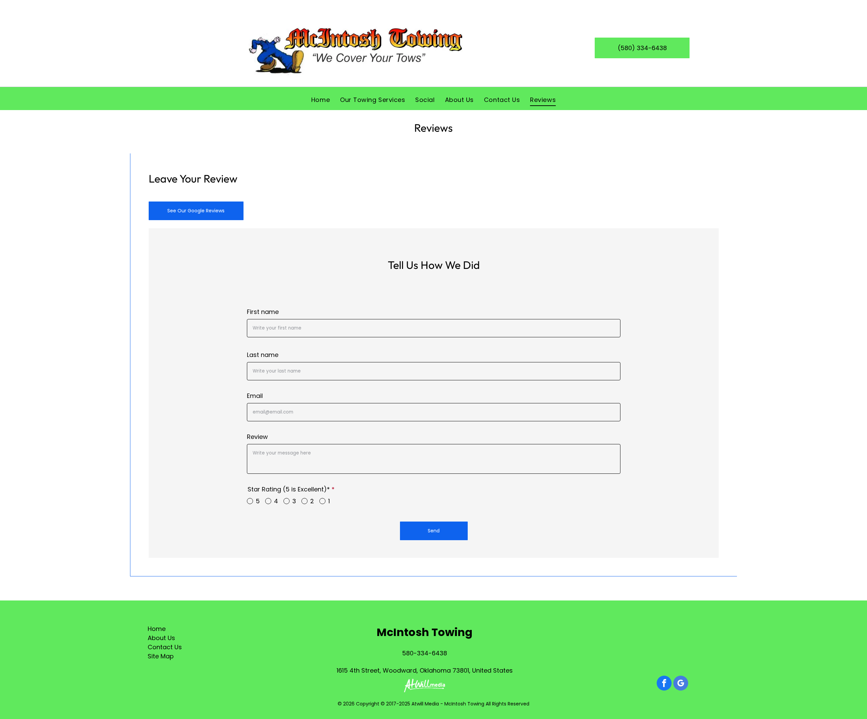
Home (157, 629)
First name (263, 312)
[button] (434, 531)
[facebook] (664, 684)
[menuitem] (320, 99)
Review (257, 436)
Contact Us (165, 647)
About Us (161, 638)
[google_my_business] (680, 684)
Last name (262, 355)
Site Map (161, 656)
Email (255, 396)
